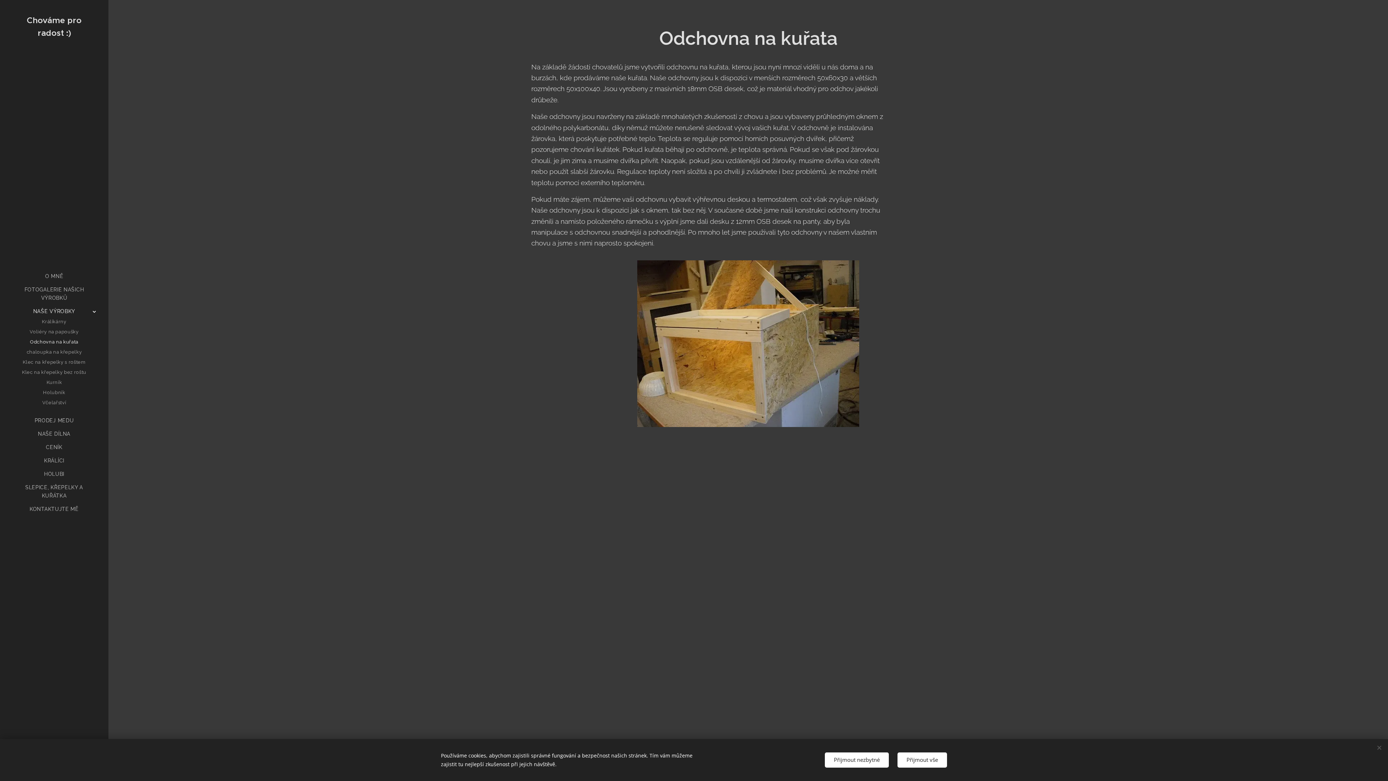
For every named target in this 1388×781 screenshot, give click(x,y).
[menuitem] (54, 276)
